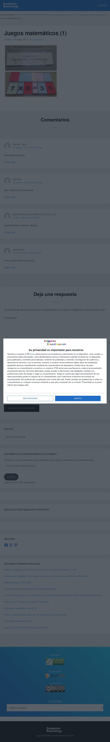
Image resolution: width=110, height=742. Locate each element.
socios (32, 354)
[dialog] (55, 371)
